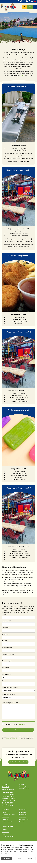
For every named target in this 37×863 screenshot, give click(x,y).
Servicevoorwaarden (11, 739)
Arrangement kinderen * (9, 694)
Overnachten (5, 817)
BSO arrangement (24, 819)
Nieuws (4, 834)
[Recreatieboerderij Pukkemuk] (8, 7)
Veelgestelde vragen (8, 836)
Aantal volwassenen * (8, 681)
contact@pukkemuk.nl (8, 789)
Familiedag (22, 822)
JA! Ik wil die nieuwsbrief (18, 762)
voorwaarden (21, 724)
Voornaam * (5, 628)
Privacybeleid (30, 737)
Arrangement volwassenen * (10, 688)
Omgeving (5, 819)
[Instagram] (21, 1)
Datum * (4, 614)
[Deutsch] (35, 1)
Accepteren (7, 858)
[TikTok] (27, 1)
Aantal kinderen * (7, 674)
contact (23, 76)
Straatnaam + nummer (8, 654)
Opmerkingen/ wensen (10, 703)
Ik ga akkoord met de (14, 724)
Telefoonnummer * (7, 648)
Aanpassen (18, 858)
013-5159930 (5, 787)
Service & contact (7, 822)
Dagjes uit (5, 812)
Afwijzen (30, 858)
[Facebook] (18, 1)
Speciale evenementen (8, 815)
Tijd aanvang (5, 668)
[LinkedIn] (29, 1)
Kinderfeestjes (23, 815)
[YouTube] (24, 1)
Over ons (4, 829)
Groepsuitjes (22, 812)
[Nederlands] (32, 1)
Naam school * (6, 621)
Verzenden (18, 730)
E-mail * (4, 641)
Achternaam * (6, 634)
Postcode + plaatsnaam (9, 661)
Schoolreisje (22, 817)
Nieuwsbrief (5, 832)
